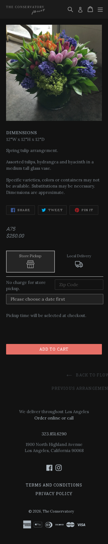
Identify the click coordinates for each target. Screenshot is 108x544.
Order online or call (54, 418)
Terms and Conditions (54, 485)
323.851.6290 (54, 433)
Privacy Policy (54, 493)
